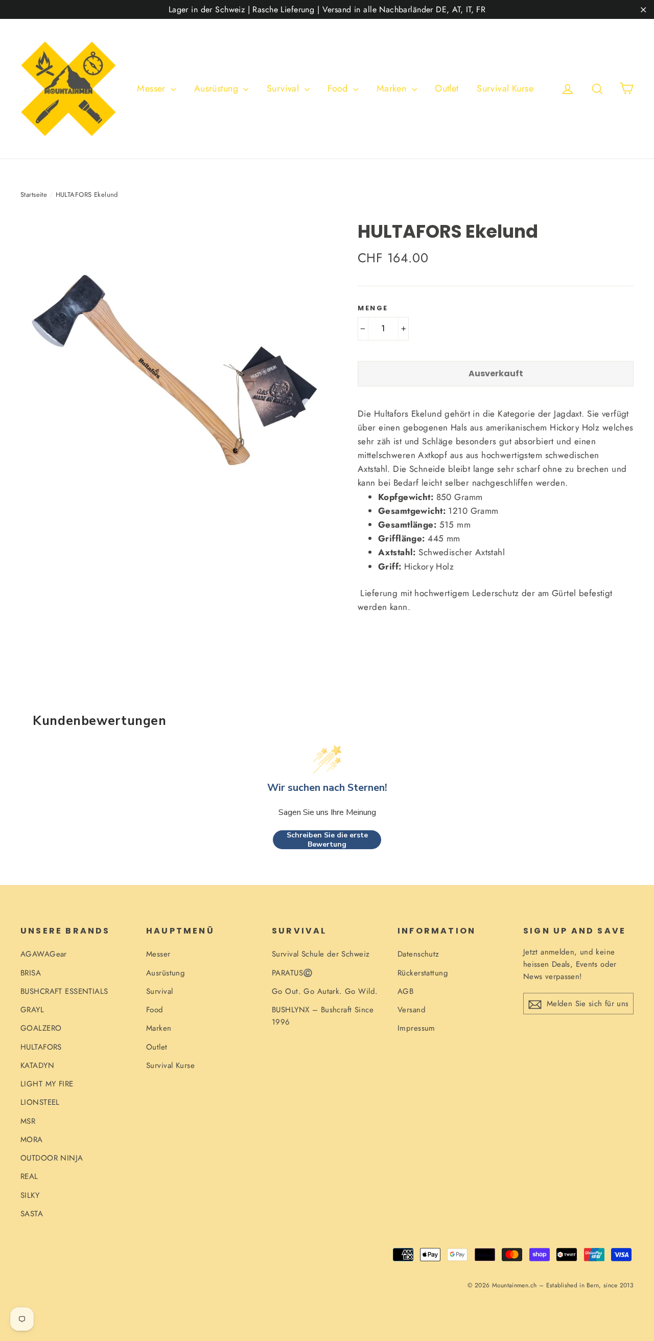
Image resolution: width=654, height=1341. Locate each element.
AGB (405, 991)
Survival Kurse (505, 88)
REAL (29, 1176)
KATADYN (37, 1065)
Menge (373, 308)
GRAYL (32, 1009)
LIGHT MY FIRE (47, 1083)
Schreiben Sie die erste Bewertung (327, 839)
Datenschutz (418, 954)
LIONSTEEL (40, 1102)
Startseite (33, 194)
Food (339, 88)
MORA (31, 1139)
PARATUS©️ (292, 973)
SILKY (29, 1195)
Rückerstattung (423, 973)
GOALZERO (40, 1028)
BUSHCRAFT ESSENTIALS (64, 991)
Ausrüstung (217, 88)
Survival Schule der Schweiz (320, 954)
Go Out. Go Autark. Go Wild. (325, 991)
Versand (412, 1009)
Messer (152, 88)
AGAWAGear (43, 954)
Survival (284, 88)
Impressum (416, 1028)
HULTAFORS (41, 1047)
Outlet (447, 88)
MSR (27, 1121)
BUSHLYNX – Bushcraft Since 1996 (322, 1016)
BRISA (30, 973)
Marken (393, 88)
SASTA (31, 1213)
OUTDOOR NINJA (51, 1158)
